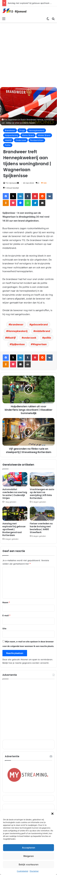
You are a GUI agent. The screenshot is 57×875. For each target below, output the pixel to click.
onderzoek (29, 337)
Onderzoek (21, 140)
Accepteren (28, 847)
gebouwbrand (39, 324)
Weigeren (28, 856)
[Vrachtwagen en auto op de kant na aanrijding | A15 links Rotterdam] (42, 479)
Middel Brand (44, 135)
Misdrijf (11, 337)
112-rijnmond (11, 183)
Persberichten (36, 140)
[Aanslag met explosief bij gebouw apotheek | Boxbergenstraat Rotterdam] (14, 514)
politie (47, 337)
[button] (52, 813)
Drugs (22, 130)
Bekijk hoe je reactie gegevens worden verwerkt (25, 663)
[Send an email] (18, 183)
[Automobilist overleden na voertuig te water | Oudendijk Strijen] (14, 479)
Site (4, 628)
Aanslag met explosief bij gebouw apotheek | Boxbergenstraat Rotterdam (14, 529)
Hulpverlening (11, 135)
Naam (6, 602)
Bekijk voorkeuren (28, 864)
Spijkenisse (18, 344)
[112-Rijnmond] (14, 10)
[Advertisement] (28, 54)
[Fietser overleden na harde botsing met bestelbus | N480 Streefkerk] (42, 514)
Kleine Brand (28, 135)
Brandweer (10, 130)
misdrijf (8, 140)
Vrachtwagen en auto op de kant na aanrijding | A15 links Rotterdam (42, 494)
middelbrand (42, 331)
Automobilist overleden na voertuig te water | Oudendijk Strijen (14, 494)
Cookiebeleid (22, 871)
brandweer (16, 324)
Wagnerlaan (39, 344)
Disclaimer (34, 871)
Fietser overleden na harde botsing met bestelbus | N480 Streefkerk (41, 528)
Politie (8, 145)
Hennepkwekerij (36, 130)
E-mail (6, 615)
